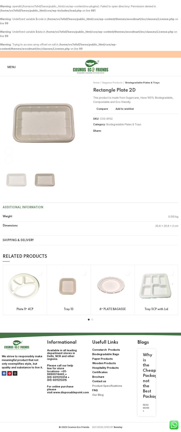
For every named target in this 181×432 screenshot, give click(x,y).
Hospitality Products (105, 367)
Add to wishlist (125, 109)
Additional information (23, 207)
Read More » (146, 408)
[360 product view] (8, 150)
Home (96, 82)
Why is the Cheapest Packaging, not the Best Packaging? (154, 376)
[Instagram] (15, 373)
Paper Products (102, 358)
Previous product (169, 82)
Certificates (100, 372)
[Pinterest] (9, 373)
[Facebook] (4, 373)
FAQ (95, 390)
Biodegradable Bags (105, 354)
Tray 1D (69, 309)
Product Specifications (107, 385)
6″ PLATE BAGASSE (113, 309)
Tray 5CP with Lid (156, 309)
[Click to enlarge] (8, 159)
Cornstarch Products (106, 349)
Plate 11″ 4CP (24, 309)
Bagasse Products (112, 82)
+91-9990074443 (57, 373)
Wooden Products (104, 363)
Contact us (99, 381)
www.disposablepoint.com (71, 392)
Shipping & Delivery (18, 240)
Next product (176, 82)
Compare (102, 109)
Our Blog (98, 394)
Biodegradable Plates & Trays (142, 82)
